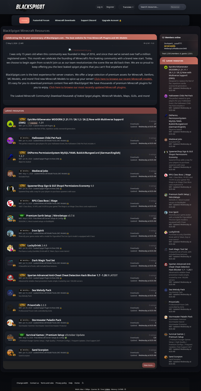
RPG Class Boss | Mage (44, 200)
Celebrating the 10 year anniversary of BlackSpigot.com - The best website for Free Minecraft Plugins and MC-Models (66, 37)
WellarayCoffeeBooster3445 (175, 48)
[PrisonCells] (10, 308)
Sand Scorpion (40, 349)
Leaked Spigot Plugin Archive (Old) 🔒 (47, 159)
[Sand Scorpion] (10, 352)
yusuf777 (178, 43)
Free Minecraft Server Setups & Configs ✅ (49, 218)
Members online (172, 37)
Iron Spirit (38, 230)
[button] (125, 389)
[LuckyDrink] (10, 248)
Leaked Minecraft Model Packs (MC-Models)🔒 (51, 140)
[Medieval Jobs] (10, 173)
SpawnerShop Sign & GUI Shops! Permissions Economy (58, 185)
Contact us (34, 383)
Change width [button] (22, 383)
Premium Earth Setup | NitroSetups (46, 215)
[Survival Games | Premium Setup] (10, 337)
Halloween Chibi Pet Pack (46, 137)
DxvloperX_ (169, 43)
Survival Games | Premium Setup (45, 335)
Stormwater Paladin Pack (46, 320)
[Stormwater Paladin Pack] (10, 322)
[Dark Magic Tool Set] (10, 263)
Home (77, 383)
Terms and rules (47, 383)
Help (70, 383)
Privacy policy (61, 383)
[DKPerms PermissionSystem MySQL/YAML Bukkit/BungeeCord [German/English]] (10, 157)
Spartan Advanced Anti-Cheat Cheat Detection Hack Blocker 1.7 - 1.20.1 (68, 275)
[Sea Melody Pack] (10, 293)
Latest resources (14, 110)
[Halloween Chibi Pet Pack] (10, 140)
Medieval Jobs (40, 170)
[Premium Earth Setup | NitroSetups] (10, 218)
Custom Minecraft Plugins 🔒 (44, 126)
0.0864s (107, 389)
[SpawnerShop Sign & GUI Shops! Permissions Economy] (10, 188)
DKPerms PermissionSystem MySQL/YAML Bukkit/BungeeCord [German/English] (73, 152)
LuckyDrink (34, 245)
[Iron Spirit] (10, 233)
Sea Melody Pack (41, 290)
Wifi (22, 43)
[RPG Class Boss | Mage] (10, 203)
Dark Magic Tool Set (43, 260)
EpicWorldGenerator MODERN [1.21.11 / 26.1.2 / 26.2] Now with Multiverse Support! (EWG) (180, 72)
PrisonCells (33, 305)
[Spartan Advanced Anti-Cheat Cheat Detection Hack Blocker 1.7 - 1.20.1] (10, 278)
